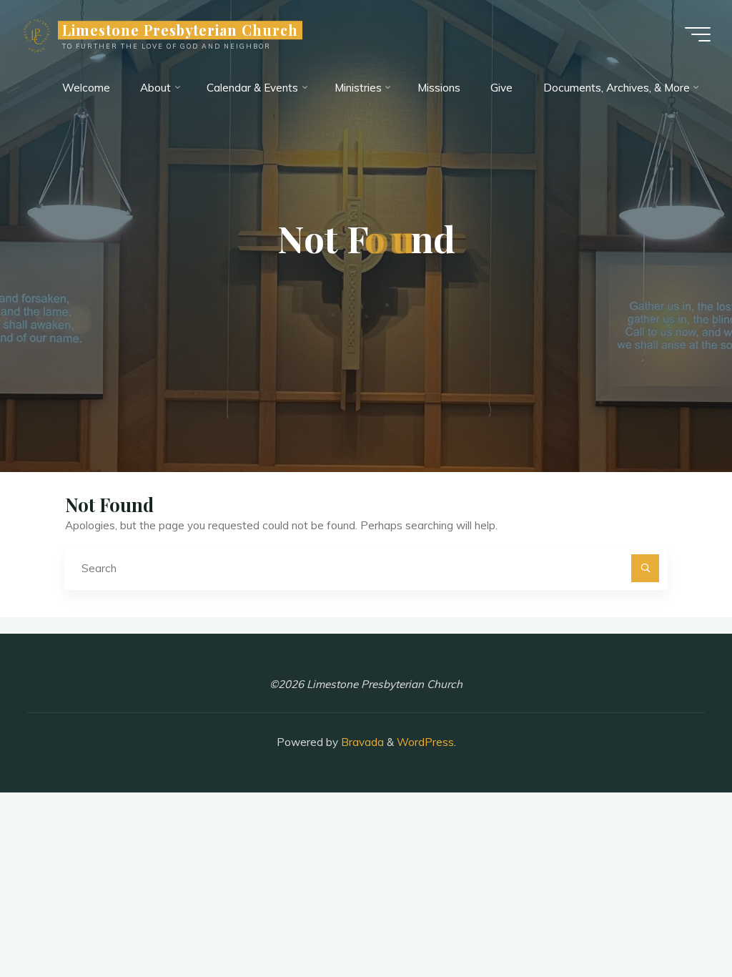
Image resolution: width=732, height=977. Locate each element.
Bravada (361, 742)
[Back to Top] (676, 921)
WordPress (425, 742)
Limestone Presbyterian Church (180, 30)
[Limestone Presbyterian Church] (36, 34)
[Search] (645, 568)
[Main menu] (698, 34)
